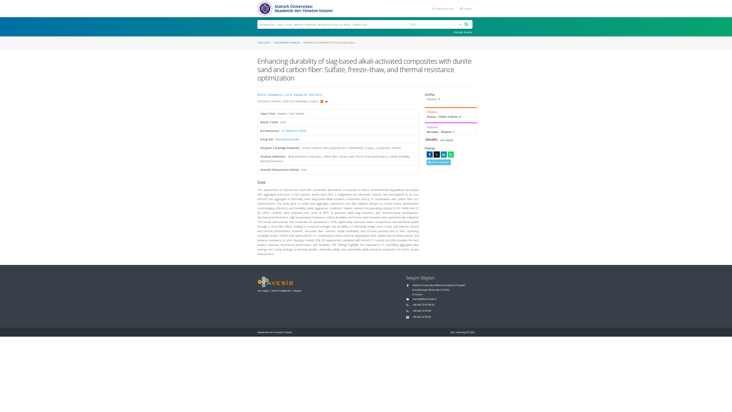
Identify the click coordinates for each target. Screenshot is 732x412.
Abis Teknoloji (458, 332)
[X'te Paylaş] (437, 154)
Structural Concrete (287, 139)
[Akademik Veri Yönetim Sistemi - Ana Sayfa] (265, 8)
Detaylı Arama (463, 32)
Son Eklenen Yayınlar (287, 42)
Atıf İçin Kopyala (440, 162)
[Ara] (466, 24)
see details (446, 140)
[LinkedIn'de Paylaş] (444, 154)
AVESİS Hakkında (281, 290)
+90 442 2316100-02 (423, 304)
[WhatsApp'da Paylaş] (451, 154)
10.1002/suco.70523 (293, 131)
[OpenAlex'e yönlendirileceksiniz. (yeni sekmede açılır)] (326, 101)
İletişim (298, 290)
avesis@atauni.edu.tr (425, 299)
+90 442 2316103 (422, 317)
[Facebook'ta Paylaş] (430, 154)
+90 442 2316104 (422, 310)
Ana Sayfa (264, 42)
